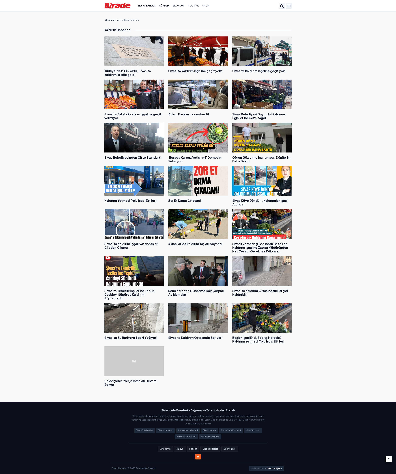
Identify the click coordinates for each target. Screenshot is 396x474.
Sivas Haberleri (165, 430)
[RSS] (198, 456)
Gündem (164, 5)
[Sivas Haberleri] (117, 5)
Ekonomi (178, 5)
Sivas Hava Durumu (186, 436)
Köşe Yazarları (253, 430)
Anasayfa (113, 20)
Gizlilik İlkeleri (210, 449)
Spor (205, 5)
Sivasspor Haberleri (188, 430)
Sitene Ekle (230, 449)
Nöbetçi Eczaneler (210, 436)
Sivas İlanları (209, 430)
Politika (193, 5)
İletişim (193, 449)
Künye (179, 449)
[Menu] (288, 6)
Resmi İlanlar (146, 5)
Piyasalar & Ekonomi (231, 430)
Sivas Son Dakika (144, 430)
